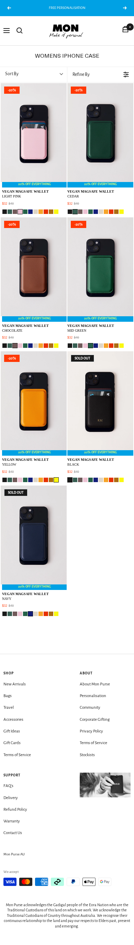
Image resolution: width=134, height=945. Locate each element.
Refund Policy (15, 809)
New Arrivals (14, 684)
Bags (7, 696)
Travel (8, 707)
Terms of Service (17, 755)
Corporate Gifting (95, 719)
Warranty (11, 821)
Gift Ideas (11, 731)
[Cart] (125, 30)
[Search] (19, 30)
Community (90, 707)
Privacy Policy (91, 731)
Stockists (87, 755)
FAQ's (8, 786)
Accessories (13, 719)
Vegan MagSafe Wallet (25, 194)
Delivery (10, 798)
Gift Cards (12, 743)
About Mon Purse (95, 684)
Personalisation (93, 696)
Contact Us (12, 833)
